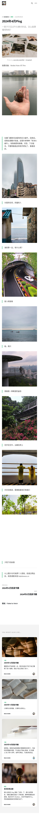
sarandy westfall (18, 60)
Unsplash (29, 60)
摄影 (12, 17)
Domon (6, 17)
